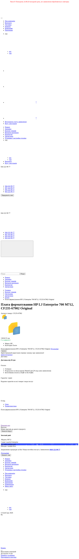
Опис (7, 404)
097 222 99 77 (9, 188)
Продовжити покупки (8, 557)
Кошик (3, 548)
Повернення (9, 484)
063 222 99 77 (9, 191)
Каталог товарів (10, 281)
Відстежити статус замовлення (16, 122)
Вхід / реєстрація (11, 123)
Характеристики (11, 406)
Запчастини (9, 287)
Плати (7, 297)
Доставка (8, 25)
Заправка (8, 279)
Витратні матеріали (12, 283)
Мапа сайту (9, 486)
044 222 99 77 (9, 186)
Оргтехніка (9, 294)
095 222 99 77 (9, 190)
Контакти (8, 23)
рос (10, 51)
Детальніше (5, 453)
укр (10, 53)
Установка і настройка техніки (15, 470)
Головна (8, 290)
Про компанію (10, 21)
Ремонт (7, 277)
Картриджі (8, 285)
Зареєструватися (6, 355)
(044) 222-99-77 (54, 449)
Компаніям (9, 28)
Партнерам (9, 30)
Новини (8, 26)
